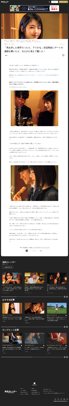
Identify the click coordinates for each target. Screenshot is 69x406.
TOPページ (22, 388)
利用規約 (33, 388)
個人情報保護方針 (34, 390)
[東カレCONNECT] (34, 8)
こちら (22, 87)
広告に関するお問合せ (23, 392)
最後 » (41, 250)
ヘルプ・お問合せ (23, 390)
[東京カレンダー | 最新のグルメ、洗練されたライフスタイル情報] (7, 2)
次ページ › (35, 250)
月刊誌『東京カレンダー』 (47, 389)
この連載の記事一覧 (8, 267)
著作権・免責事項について (36, 392)
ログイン (54, 1)
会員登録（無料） (63, 1)
